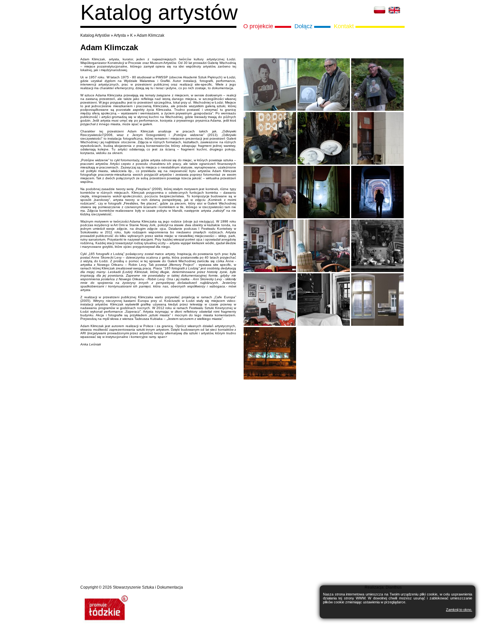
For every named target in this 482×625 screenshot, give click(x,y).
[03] (377, 271)
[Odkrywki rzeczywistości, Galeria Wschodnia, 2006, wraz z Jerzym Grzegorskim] (377, 324)
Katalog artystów (159, 12)
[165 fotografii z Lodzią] (270, 109)
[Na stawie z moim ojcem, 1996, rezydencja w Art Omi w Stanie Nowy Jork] (323, 163)
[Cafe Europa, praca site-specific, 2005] (270, 378)
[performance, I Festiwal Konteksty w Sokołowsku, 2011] (323, 109)
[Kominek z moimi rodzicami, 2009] (270, 217)
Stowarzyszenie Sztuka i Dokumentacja (148, 587)
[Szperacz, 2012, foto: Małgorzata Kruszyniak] (323, 217)
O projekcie (258, 26)
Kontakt (344, 26)
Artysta (120, 35)
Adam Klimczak (150, 35)
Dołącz (303, 26)
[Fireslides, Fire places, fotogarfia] (377, 163)
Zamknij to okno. (459, 610)
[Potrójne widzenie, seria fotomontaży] (270, 271)
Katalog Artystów (95, 35)
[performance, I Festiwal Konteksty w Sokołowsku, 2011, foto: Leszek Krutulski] (270, 163)
